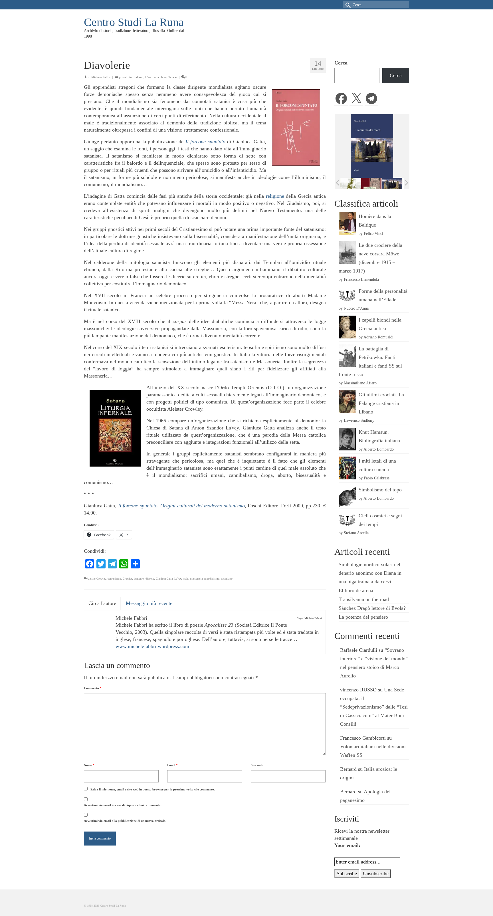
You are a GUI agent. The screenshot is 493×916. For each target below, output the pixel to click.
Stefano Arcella (356, 532)
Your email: (347, 845)
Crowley (127, 578)
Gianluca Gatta (164, 578)
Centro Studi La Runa (134, 22)
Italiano (139, 77)
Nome (89, 765)
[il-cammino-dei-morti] (372, 183)
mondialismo (211, 578)
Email (172, 765)
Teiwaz (172, 77)
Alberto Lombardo (378, 449)
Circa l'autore (102, 603)
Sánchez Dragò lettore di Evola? (372, 608)
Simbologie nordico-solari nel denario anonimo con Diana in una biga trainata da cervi (370, 573)
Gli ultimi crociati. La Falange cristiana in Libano (381, 403)
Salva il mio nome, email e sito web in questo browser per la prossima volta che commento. (152, 789)
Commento (93, 688)
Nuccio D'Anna (356, 308)
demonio (139, 578)
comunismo (114, 578)
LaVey (177, 578)
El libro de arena (356, 590)
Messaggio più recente (149, 603)
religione (275, 196)
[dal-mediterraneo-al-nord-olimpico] (393, 183)
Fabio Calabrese (376, 478)
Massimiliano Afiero (360, 383)
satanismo (227, 578)
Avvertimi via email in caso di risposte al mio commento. (122, 805)
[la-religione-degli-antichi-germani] (351, 183)
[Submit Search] (347, 4)
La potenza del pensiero (363, 617)
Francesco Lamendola (361, 279)
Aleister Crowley (96, 578)
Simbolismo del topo (380, 490)
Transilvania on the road (364, 599)
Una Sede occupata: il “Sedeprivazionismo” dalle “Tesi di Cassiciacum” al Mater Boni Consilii (374, 707)
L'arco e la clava (156, 77)
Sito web (256, 765)
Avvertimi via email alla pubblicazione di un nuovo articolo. (125, 820)
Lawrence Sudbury (359, 420)
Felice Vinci (373, 233)
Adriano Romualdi (378, 337)
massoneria (196, 578)
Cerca (340, 63)
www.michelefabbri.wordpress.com (152, 646)
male (185, 578)
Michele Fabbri (101, 77)
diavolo (150, 578)
